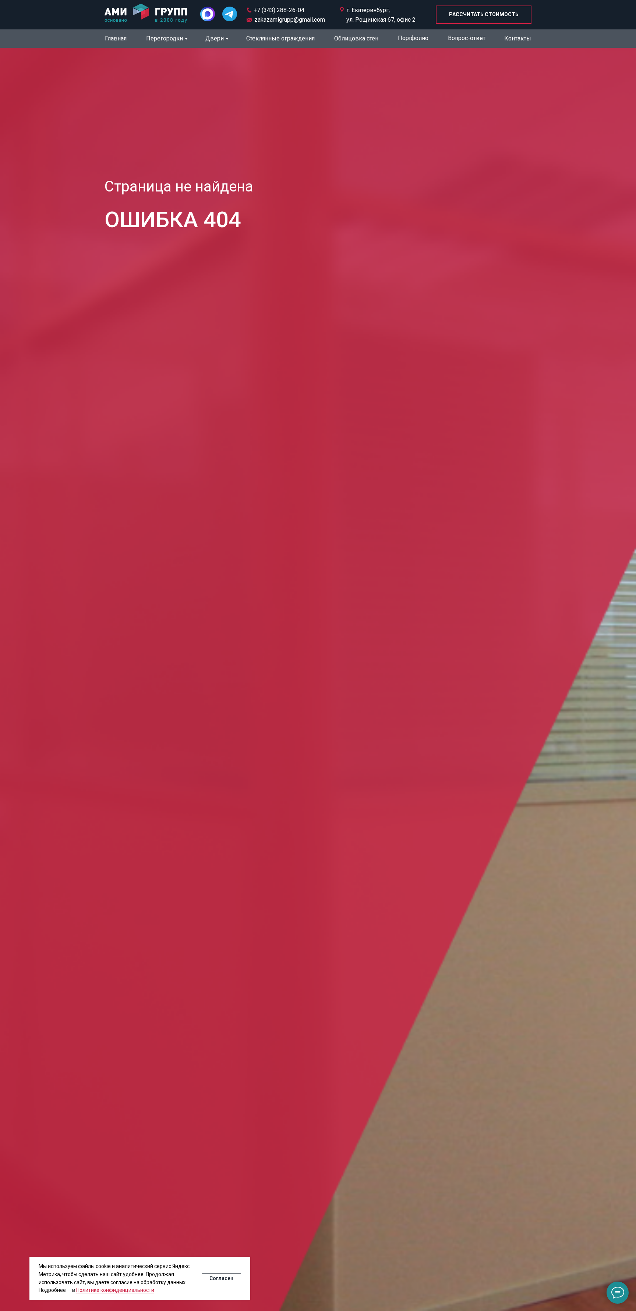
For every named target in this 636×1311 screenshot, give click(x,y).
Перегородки (164, 38)
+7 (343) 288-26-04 (279, 10)
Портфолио (413, 38)
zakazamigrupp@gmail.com (289, 19)
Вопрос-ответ (466, 38)
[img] (146, 14)
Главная (116, 38)
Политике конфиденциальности (115, 1290)
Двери (214, 38)
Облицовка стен (356, 38)
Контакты (517, 38)
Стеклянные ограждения (280, 38)
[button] (483, 15)
